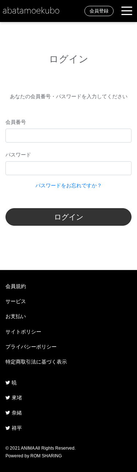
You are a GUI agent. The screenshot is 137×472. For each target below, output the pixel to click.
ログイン (68, 217)
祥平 (16, 428)
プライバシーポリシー (31, 347)
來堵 (16, 398)
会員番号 (15, 122)
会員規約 (15, 286)
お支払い (15, 316)
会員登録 (99, 11)
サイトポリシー (23, 332)
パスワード (18, 155)
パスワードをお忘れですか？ (68, 185)
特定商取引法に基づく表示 (36, 362)
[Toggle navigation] (127, 11)
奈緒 (16, 413)
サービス (15, 301)
